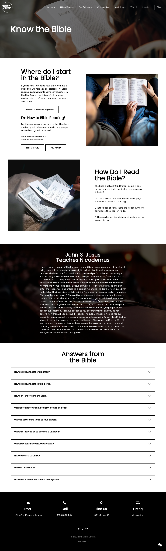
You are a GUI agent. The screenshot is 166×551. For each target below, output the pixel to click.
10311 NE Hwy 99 (101, 515)
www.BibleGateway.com (33, 136)
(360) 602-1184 (64, 515)
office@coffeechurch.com (28, 515)
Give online (137, 515)
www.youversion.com (32, 139)
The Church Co (83, 541)
